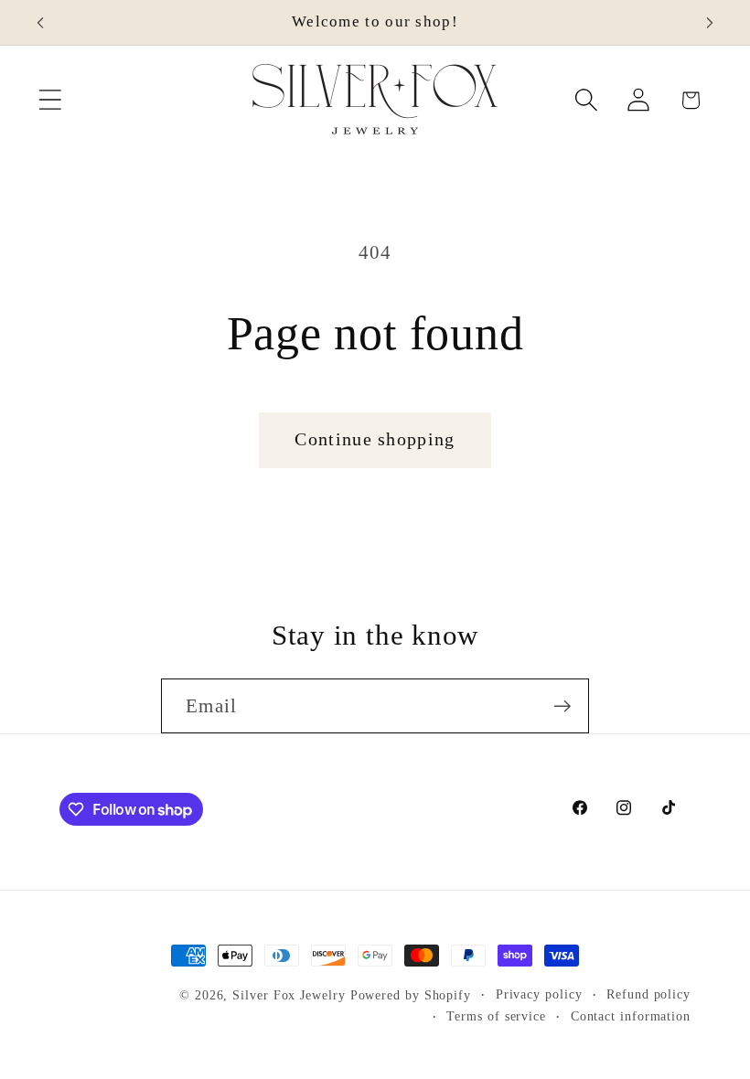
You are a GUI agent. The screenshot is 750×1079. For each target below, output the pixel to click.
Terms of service (496, 1016)
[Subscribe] (562, 706)
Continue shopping (375, 439)
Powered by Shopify (410, 995)
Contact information (631, 1016)
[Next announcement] (710, 23)
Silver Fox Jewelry (288, 995)
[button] (50, 100)
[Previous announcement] (40, 23)
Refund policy (648, 994)
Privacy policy (539, 994)
